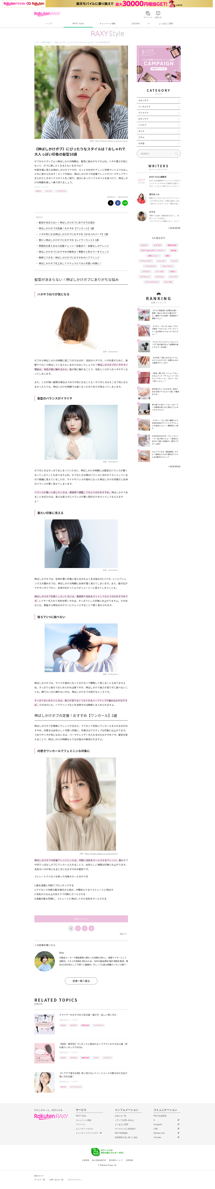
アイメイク (143, 112)
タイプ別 (168, 282)
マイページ (80, 1124)
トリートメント (76, 1087)
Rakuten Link (159, 1133)
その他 (141, 143)
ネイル (141, 131)
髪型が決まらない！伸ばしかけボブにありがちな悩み (67, 222)
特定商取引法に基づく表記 (126, 1137)
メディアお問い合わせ (124, 1120)
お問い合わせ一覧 (56, 1180)
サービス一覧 (39, 1180)
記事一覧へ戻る (81, 981)
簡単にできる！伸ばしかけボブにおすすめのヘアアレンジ (69, 257)
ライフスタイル (152, 282)
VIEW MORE (174, 228)
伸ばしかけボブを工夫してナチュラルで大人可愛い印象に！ (70, 263)
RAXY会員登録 (160, 1116)
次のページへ (81, 919)
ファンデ (173, 276)
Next (123, 933)
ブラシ (96, 1057)
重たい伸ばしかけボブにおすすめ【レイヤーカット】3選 (69, 240)
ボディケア (143, 118)
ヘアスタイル (61, 191)
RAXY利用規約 (121, 1133)
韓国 (167, 255)
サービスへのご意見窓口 (125, 1129)
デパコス (159, 276)
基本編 (173, 250)
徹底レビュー (153, 255)
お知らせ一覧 (120, 1116)
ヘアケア (45, 187)
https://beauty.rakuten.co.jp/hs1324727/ (101, 853)
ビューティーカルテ (84, 1129)
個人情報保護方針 (99, 1160)
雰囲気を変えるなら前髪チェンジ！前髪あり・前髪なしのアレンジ (74, 246)
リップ (174, 261)
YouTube (157, 1137)
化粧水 (172, 271)
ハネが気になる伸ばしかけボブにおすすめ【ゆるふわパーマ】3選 (73, 234)
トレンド (49, 191)
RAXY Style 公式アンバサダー (152, 250)
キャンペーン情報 (107, 23)
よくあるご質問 (166, 23)
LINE (156, 1129)
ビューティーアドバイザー (87, 1133)
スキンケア (143, 100)
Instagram (158, 1124)
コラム (141, 137)
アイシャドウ (146, 261)
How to (38, 191)
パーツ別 (159, 271)
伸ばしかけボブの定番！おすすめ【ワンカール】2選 (66, 228)
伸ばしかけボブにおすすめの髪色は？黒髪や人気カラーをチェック (74, 251)
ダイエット (145, 276)
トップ (49, 23)
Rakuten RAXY (47, 14)
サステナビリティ (75, 1180)
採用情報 (129, 1160)
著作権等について (116, 1160)
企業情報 (85, 1160)
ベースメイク (144, 106)
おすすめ (73, 1025)
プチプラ (145, 271)
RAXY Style (78, 23)
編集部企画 (85, 1025)
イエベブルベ (167, 266)
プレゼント (107, 1057)
